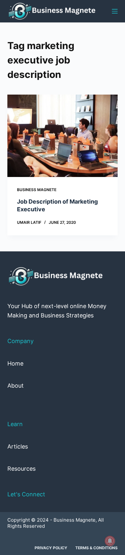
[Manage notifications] (110, 541)
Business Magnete (36, 189)
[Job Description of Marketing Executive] (62, 136)
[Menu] (115, 11)
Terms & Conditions (96, 547)
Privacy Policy (51, 547)
